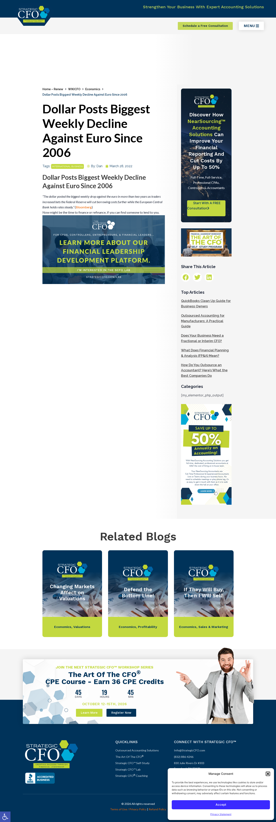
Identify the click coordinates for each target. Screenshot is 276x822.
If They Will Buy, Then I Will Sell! (204, 592)
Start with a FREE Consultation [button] (204, 205)
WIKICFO (74, 89)
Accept (221, 804)
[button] (5, 817)
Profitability (147, 627)
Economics (92, 89)
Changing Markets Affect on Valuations (72, 593)
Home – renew (52, 89)
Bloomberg (84, 207)
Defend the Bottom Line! (138, 592)
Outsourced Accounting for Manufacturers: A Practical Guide (202, 321)
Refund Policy (157, 809)
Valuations (81, 627)
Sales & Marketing (213, 627)
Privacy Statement (220, 814)
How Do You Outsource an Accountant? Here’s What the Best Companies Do (204, 370)
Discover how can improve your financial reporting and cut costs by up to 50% (206, 141)
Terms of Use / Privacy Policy (128, 809)
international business (67, 166)
